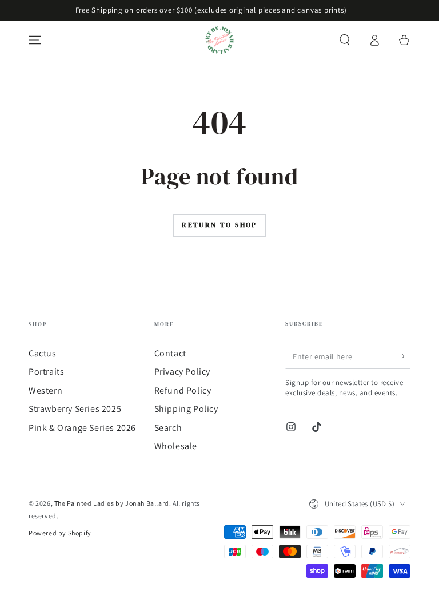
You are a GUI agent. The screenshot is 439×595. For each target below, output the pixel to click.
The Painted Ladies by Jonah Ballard (111, 503)
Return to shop (219, 224)
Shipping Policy (186, 409)
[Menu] (35, 40)
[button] (345, 40)
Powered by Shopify (60, 533)
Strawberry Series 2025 (75, 409)
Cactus (43, 353)
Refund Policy (182, 390)
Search (168, 428)
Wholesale (175, 446)
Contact (170, 353)
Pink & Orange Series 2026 (82, 428)
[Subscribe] (403, 355)
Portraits (46, 372)
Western (45, 390)
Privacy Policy (182, 372)
